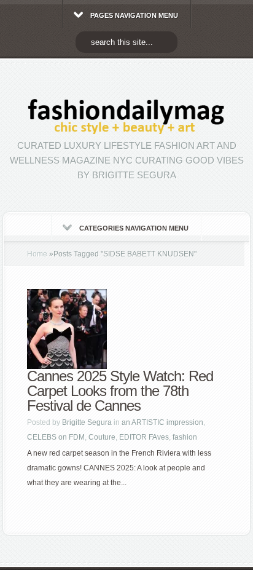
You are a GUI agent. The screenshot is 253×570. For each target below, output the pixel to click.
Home (37, 254)
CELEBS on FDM (56, 437)
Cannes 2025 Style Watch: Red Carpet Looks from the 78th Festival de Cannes (120, 391)
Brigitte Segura (87, 422)
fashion (185, 437)
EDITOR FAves (144, 437)
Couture (101, 437)
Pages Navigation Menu (134, 15)
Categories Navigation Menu (134, 228)
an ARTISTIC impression (162, 422)
